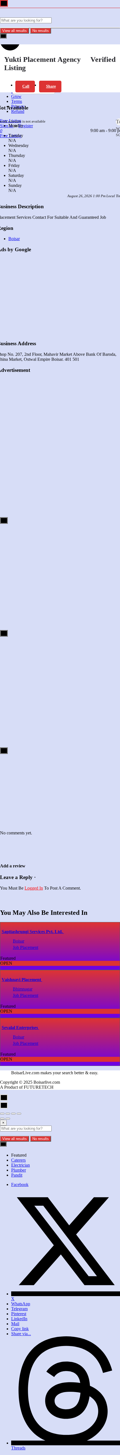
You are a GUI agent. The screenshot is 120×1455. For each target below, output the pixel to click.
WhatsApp (20, 1303)
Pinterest (18, 1313)
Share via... (21, 1333)
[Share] (8, 1113)
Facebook (19, 1184)
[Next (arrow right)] (8, 1118)
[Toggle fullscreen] (13, 1113)
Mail (15, 1323)
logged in (34, 888)
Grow (16, 96)
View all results (14, 31)
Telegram (19, 1308)
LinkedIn (19, 1318)
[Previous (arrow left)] (2, 1118)
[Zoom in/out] (19, 1113)
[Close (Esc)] (2, 1113)
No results (40, 31)
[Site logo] (33, 14)
